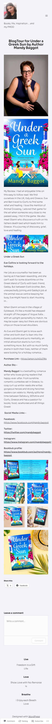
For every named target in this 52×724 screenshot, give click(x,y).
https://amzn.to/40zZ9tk (34, 358)
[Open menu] (46, 15)
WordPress (34, 716)
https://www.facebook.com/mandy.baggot (26, 422)
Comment (39, 640)
